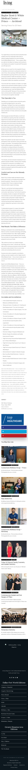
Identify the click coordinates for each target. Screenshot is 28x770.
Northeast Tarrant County (8, 713)
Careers (15, 765)
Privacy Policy (14, 767)
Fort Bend (3, 737)
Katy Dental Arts (6, 499)
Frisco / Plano (15, 12)
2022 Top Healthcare (8, 9)
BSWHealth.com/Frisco (6, 408)
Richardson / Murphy (16, 627)
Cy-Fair (3, 733)
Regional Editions (7, 765)
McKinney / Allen (15, 526)
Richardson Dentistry (8, 630)
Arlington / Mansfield (6, 687)
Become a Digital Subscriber (14, 762)
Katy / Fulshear (5, 741)
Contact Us (22, 765)
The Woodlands (5, 749)
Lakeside (3, 706)
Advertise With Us (14, 760)
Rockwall (14, 559)
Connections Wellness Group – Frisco (13, 468)
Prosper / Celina (5, 717)
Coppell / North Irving (7, 691)
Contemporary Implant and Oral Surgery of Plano (11, 596)
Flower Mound (5, 694)
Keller (2, 702)
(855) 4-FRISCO (5, 406)
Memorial (3, 745)
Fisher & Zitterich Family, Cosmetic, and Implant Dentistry (13, 563)
